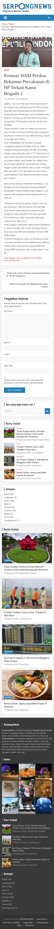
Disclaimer (29, 925)
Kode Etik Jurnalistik (11, 922)
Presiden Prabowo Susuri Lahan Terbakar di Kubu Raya (30, 448)
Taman (19, 428)
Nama (7, 343)
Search (47, 411)
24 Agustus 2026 (23, 440)
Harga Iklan (28, 922)
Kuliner (19, 470)
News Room (42, 919)
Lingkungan (9, 497)
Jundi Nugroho (21, 99)
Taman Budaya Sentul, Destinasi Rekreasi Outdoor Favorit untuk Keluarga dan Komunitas (30, 434)
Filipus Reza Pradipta (40, 440)
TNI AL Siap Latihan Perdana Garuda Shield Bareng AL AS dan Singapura (28, 274)
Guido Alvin (36, 466)
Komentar (9, 311)
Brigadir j (12, 258)
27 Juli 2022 (9, 99)
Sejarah (7, 514)
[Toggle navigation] (5, 18)
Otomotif (8, 507)
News (6, 70)
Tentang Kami (42, 922)
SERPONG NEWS (26, 919)
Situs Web (8, 366)
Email (7, 354)
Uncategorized (10, 520)
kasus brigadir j (23, 258)
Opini (6, 504)
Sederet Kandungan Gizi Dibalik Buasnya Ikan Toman (28, 285)
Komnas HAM (35, 258)
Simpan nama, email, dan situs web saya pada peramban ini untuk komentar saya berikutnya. (23, 381)
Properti (20, 457)
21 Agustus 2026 (23, 466)
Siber (19, 925)
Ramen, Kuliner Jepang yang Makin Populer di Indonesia (31, 473)
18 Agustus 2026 (23, 478)
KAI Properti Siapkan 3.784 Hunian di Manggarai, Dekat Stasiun (32, 461)
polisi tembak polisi (12, 260)
